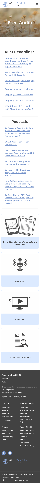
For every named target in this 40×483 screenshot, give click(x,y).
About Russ (6, 407)
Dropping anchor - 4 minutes (19, 89)
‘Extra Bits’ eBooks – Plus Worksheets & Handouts (28, 433)
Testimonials (6, 420)
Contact (5, 379)
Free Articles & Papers (28, 446)
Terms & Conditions (20, 480)
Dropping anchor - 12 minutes (19, 100)
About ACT (6, 410)
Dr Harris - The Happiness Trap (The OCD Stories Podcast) (17, 173)
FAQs (4, 382)
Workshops (24, 407)
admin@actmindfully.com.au (12, 392)
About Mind (6, 413)
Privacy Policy (7, 480)
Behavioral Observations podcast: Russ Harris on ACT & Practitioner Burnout (19, 153)
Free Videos (24, 443)
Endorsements (7, 417)
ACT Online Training (27, 410)
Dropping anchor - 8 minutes (19, 95)
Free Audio (24, 439)
